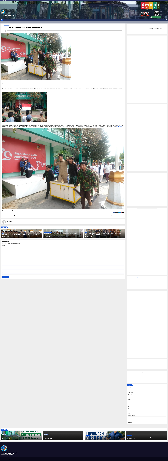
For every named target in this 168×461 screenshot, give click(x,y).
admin (10, 221)
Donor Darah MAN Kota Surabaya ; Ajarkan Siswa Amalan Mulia (110, 215)
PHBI (128, 408)
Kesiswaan (50, 232)
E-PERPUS (12, 19)
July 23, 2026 (88, 438)
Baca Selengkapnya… (119, 126)
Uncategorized (130, 420)
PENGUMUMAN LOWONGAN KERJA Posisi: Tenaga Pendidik (101, 437)
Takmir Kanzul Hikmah (131, 415)
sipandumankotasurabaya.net (153, 29)
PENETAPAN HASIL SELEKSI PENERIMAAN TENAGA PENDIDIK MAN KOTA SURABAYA (18, 436)
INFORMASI (27, 19)
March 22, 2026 (130, 438)
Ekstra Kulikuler (46, 232)
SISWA (23, 19)
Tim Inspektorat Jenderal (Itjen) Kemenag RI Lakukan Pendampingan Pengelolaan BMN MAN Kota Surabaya (103, 234)
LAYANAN (8, 19)
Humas (3, 233)
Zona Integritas (130, 422)
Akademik (129, 387)
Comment (3, 245)
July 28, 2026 (47, 438)
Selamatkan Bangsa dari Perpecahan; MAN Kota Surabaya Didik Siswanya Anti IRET (19, 215)
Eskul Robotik (130, 394)
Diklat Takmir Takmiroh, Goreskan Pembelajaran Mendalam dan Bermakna (60, 234)
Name (3, 263)
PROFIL (4, 19)
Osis (128, 406)
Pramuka (129, 413)
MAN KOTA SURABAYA (9, 15)
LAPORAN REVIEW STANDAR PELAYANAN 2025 (44, 19)
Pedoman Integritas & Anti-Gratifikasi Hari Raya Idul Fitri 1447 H (143, 437)
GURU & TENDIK (17, 19)
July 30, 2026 (5, 438)
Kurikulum (129, 401)
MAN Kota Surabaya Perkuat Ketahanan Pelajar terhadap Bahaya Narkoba (21, 234)
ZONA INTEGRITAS (33, 19)
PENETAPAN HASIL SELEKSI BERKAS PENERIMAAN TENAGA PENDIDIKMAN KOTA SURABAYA (63, 436)
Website (3, 272)
